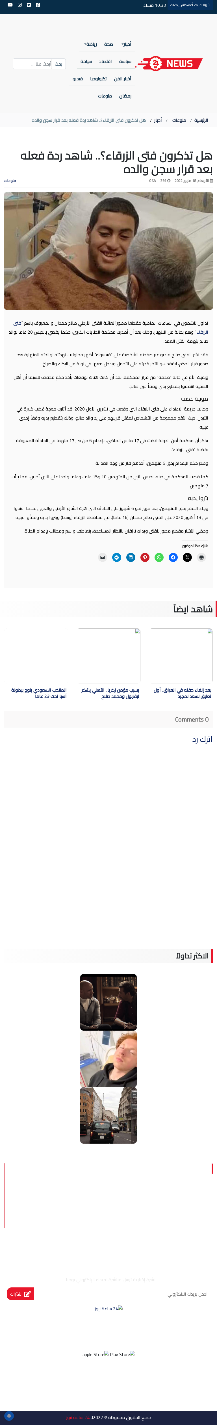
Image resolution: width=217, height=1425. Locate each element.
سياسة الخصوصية (172, 1212)
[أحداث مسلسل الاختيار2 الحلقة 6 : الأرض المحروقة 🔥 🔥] (108, 1002)
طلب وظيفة (181, 1239)
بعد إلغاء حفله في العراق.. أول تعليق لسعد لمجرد (182, 693)
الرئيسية (201, 120)
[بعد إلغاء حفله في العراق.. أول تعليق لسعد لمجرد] (164, 655)
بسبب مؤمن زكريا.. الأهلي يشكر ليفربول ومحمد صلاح (110, 693)
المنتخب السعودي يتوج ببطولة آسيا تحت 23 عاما (39, 693)
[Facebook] (131, 1377)
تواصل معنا (182, 1225)
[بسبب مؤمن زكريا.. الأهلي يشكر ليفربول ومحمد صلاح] (91, 655)
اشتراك (17, 1294)
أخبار (158, 120)
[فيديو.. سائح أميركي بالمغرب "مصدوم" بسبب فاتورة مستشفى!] (108, 1058)
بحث (58, 64)
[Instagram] (101, 1377)
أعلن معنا (142, 1239)
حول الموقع (181, 1198)
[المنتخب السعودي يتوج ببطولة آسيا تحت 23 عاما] (36, 655)
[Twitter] (116, 1377)
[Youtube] (86, 1377)
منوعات (179, 120)
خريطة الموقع (138, 1225)
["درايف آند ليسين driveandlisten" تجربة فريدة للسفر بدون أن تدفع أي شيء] (108, 1115)
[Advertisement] (108, 909)
